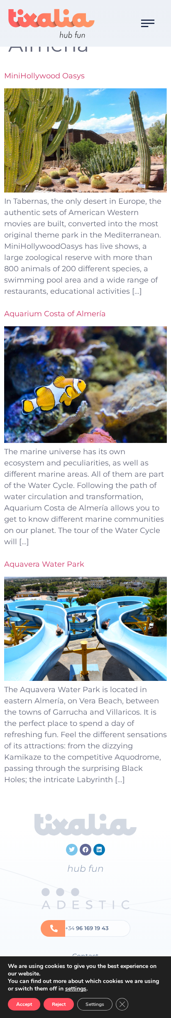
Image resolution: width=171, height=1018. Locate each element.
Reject (59, 1004)
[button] (148, 23)
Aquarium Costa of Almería (55, 313)
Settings (95, 1004)
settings (75, 989)
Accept (24, 1004)
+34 (87, 928)
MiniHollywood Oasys (44, 75)
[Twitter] (72, 849)
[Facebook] (85, 849)
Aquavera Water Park (44, 564)
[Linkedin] (99, 849)
